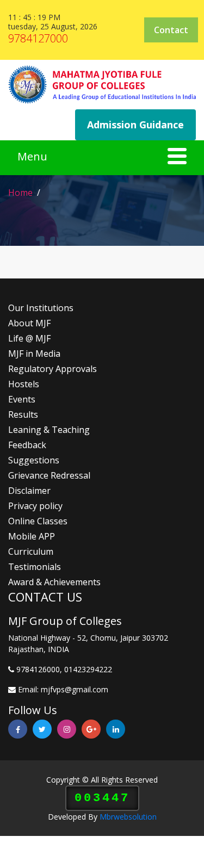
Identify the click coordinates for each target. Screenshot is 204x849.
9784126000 (38, 669)
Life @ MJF (29, 338)
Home (20, 193)
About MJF (29, 323)
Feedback (27, 445)
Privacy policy (35, 506)
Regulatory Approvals (52, 369)
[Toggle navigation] (102, 158)
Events (21, 399)
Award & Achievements (54, 582)
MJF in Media (34, 354)
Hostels (23, 384)
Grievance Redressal (49, 475)
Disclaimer (29, 491)
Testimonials (34, 567)
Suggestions (33, 460)
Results (23, 414)
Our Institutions (40, 308)
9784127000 (38, 38)
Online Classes (37, 521)
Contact (171, 30)
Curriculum (30, 551)
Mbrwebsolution (128, 816)
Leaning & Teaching (49, 430)
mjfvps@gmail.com (74, 689)
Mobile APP (31, 536)
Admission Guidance (135, 124)
